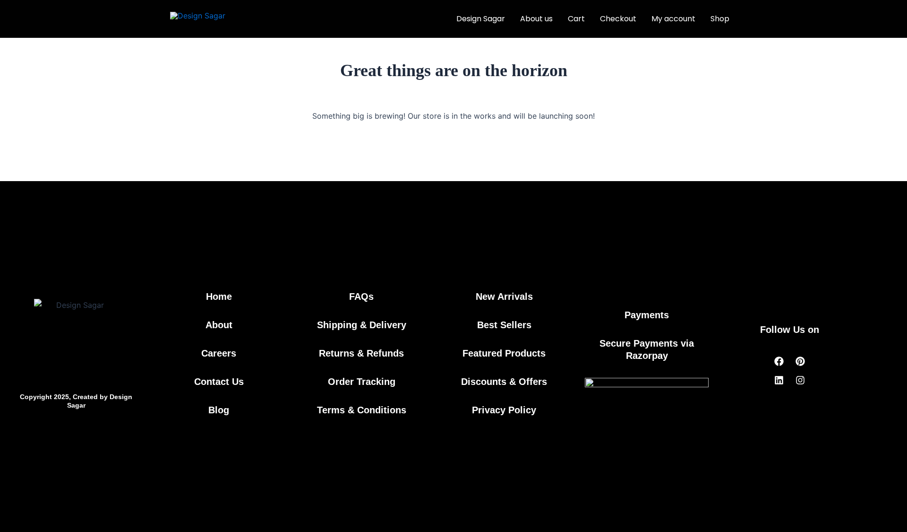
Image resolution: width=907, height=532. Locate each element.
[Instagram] (800, 380)
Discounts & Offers (504, 381)
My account (673, 18)
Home (219, 296)
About (218, 325)
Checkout (618, 18)
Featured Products (504, 353)
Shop (719, 18)
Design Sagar (480, 18)
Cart (576, 18)
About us (536, 18)
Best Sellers (504, 325)
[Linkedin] (779, 380)
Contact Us (219, 381)
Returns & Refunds (361, 353)
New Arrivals (504, 296)
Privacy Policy (504, 410)
